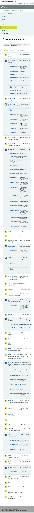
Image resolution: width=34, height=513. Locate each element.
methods (14, 123)
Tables (3, 19)
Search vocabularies (9, 50)
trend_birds (15, 87)
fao (9, 294)
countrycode (15, 66)
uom (9, 486)
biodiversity (11, 149)
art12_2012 (11, 60)
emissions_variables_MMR (15, 324)
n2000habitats (15, 196)
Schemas (4, 24)
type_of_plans (15, 93)
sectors (14, 449)
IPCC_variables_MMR (15, 327)
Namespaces (5, 33)
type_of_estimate (15, 90)
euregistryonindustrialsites (13, 283)
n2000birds (15, 187)
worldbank (11, 497)
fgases (10, 300)
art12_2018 (11, 98)
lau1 (9, 420)
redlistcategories (15, 221)
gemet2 (10, 314)
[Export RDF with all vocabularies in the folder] (29, 62)
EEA (9, 1)
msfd (9, 455)
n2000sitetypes (15, 205)
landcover (11, 414)
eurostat (10, 289)
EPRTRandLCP (13, 276)
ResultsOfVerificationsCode (15, 379)
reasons (14, 128)
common (10, 236)
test (9, 482)
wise (9, 491)
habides (10, 333)
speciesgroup (15, 226)
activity (14, 263)
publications (12, 467)
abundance (15, 153)
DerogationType (15, 375)
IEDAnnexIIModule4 (13, 362)
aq (8, 54)
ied (9, 343)
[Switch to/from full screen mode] (24, 4)
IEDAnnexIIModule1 (13, 349)
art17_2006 (11, 104)
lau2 (9, 424)
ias (9, 338)
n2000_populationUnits (15, 182)
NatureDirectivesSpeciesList (15, 217)
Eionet (8, 10)
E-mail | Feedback (6, 507)
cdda (9, 231)
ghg (9, 319)
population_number (15, 77)
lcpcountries (15, 440)
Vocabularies (5, 27)
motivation (15, 177)
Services (4, 30)
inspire (10, 408)
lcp (9, 434)
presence (14, 80)
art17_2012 (11, 137)
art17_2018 (11, 143)
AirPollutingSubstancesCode (15, 370)
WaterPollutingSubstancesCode (15, 393)
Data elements (5, 22)
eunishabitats (15, 173)
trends (14, 132)
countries (14, 119)
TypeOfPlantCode (15, 384)
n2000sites (15, 201)
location (14, 74)
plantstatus (15, 444)
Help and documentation (8, 13)
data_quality (15, 71)
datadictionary (12, 240)
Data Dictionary (14, 10)
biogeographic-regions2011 (15, 161)
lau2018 (10, 428)
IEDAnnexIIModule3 (13, 355)
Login (21, 3)
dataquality (15, 165)
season (14, 84)
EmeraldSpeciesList (15, 169)
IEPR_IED (11, 400)
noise (9, 461)
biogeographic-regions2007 (15, 157)
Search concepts (21, 50)
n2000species (15, 210)
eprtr (9, 257)
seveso (10, 476)
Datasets (4, 16)
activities (14, 110)
